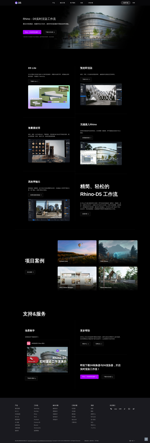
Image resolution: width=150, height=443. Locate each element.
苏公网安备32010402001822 (45, 440)
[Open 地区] (134, 441)
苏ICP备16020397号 (33, 440)
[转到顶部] (146, 439)
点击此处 (52, 36)
